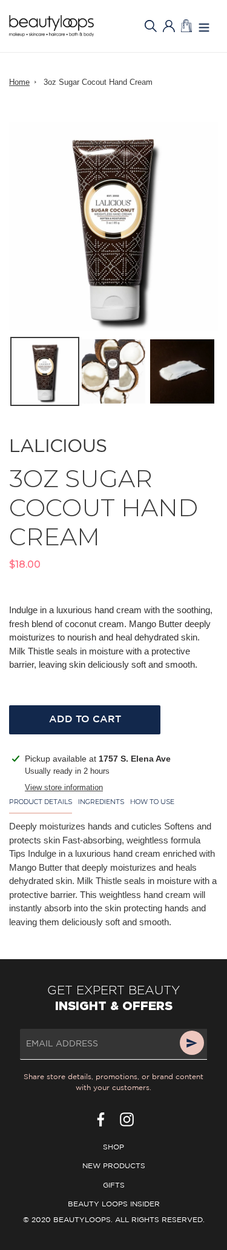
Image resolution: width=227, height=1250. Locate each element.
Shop (113, 1147)
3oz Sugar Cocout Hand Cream (98, 82)
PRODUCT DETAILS (40, 801)
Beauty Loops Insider (114, 1204)
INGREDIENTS (101, 801)
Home (19, 82)
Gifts (114, 1185)
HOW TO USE (152, 801)
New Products (113, 1166)
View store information (64, 787)
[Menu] (204, 26)
